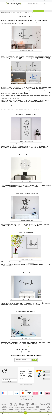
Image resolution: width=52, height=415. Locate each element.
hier (46, 56)
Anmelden (9, 381)
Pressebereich (29, 371)
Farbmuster (22, 373)
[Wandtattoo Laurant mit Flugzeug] (26, 325)
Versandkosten (22, 375)
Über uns (29, 369)
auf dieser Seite (31, 263)
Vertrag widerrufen (30, 376)
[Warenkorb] (49, 413)
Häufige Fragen (22, 369)
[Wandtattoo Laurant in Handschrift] (26, 287)
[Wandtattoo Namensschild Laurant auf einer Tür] (26, 128)
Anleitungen (12, 10)
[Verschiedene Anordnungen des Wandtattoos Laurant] (26, 72)
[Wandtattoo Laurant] (26, 37)
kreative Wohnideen (28, 10)
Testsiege (30, 373)
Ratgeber (8, 12)
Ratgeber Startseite (4, 10)
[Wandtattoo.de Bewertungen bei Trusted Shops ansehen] (39, 376)
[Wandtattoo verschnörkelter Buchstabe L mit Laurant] (26, 207)
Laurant (33, 12)
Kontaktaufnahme (22, 371)
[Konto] (2, 413)
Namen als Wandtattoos (39, 10)
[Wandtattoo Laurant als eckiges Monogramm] (26, 246)
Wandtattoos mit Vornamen (24, 12)
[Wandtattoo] (13, 3)
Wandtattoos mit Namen (15, 12)
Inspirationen (48, 375)
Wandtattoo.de (3, 12)
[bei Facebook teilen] (26, 352)
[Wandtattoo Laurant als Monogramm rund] (26, 168)
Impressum (22, 378)
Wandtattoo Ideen (19, 10)
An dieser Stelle (8, 343)
